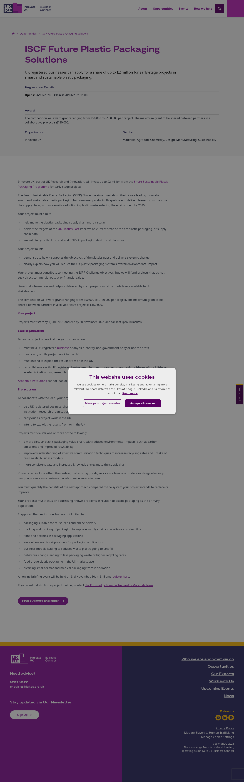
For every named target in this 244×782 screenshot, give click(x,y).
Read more (130, 393)
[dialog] (122, 391)
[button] (102, 403)
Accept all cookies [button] (142, 403)
